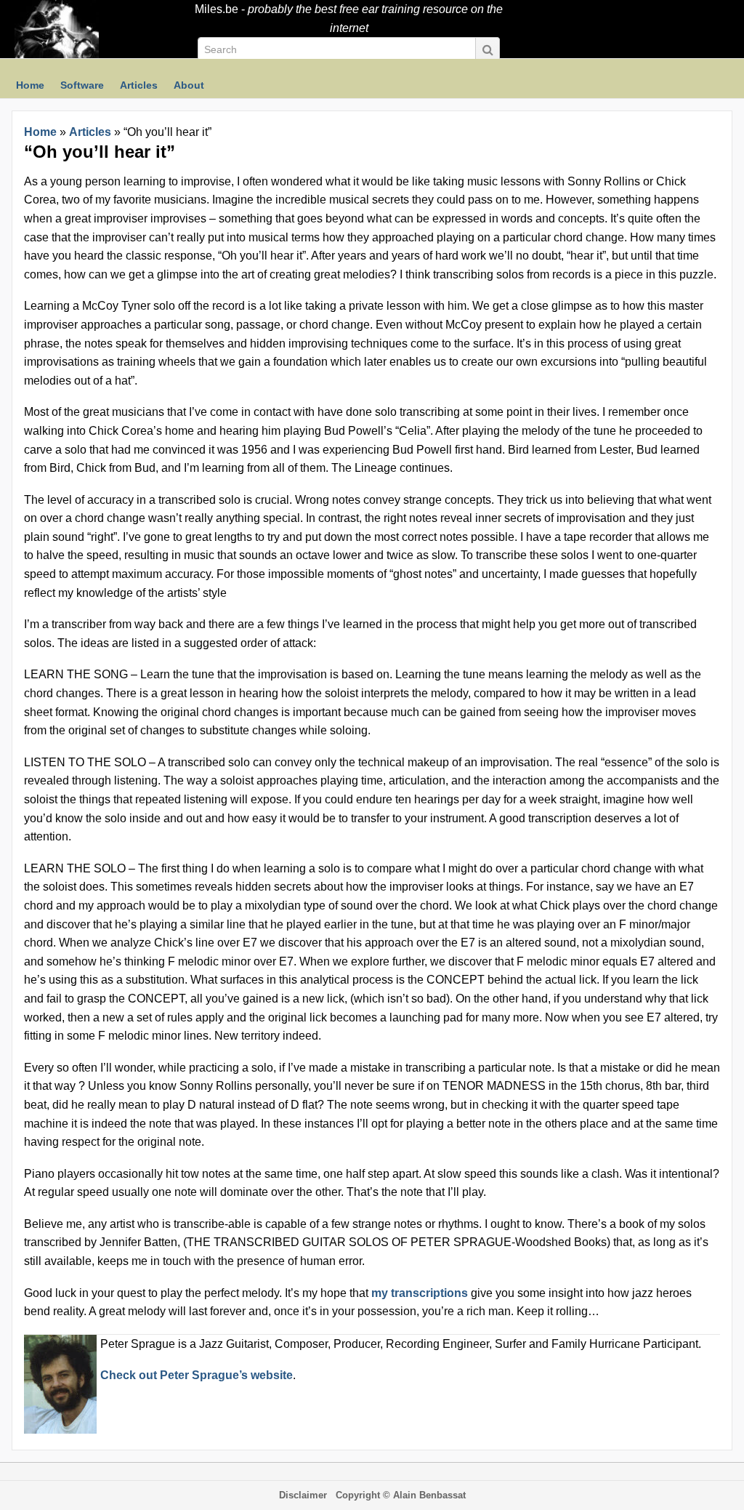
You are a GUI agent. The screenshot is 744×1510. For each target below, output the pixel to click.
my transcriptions (419, 1293)
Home (40, 132)
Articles (90, 132)
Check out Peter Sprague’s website (196, 1375)
